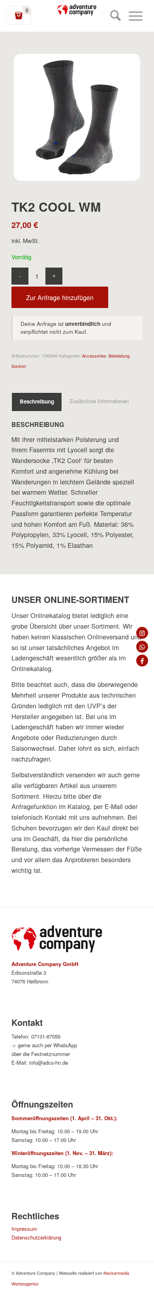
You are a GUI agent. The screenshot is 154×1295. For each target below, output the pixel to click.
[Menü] (132, 16)
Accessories (94, 355)
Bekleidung (119, 355)
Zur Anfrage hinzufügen (60, 297)
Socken (18, 366)
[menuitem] (111, 16)
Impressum (24, 1228)
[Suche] (111, 16)
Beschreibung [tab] (37, 401)
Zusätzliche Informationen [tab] (99, 401)
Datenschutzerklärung (36, 1237)
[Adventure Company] (77, 10)
